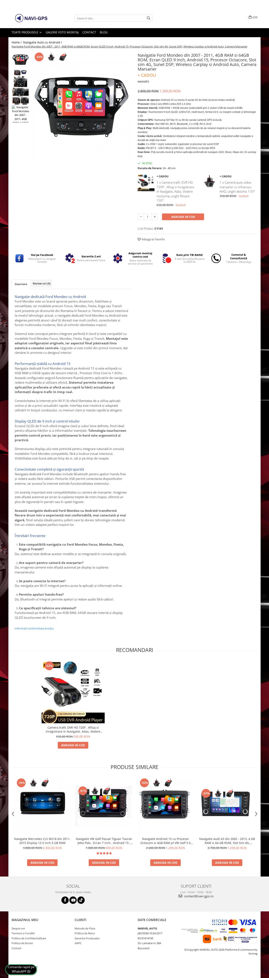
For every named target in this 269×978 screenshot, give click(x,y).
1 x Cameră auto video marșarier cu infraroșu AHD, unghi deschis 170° (237, 186)
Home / (17, 42)
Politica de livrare (22, 943)
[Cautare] (148, 18)
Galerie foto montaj (62, 32)
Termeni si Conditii (23, 933)
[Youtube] (73, 900)
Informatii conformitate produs (34, 628)
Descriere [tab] (21, 284)
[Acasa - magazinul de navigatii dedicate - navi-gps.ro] (33, 18)
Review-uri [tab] (41, 283)
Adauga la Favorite (153, 239)
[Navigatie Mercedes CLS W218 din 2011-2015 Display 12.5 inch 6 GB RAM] (42, 806)
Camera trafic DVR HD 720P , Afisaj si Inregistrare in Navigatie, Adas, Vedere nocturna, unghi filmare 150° (73, 729)
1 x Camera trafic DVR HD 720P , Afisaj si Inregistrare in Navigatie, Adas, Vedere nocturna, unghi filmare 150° (175, 191)
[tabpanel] (81, 110)
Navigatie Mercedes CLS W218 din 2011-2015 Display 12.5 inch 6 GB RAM (42, 841)
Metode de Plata (85, 928)
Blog (104, 32)
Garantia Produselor (87, 938)
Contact (89, 32)
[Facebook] (65, 900)
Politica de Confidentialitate (29, 938)
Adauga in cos (183, 217)
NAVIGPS (143, 81)
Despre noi (18, 928)
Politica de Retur (85, 933)
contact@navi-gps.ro (198, 896)
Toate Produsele (25, 32)
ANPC (78, 943)
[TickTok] (81, 900)
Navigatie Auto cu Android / (43, 42)
